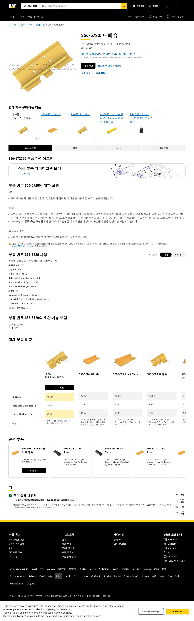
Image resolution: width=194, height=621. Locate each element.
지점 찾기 (66, 543)
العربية (34, 569)
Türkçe (178, 576)
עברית (156, 569)
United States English (19, 569)
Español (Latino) (131, 576)
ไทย (170, 576)
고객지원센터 (68, 548)
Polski (76, 576)
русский (117, 576)
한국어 (58, 576)
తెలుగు (162, 576)
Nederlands (104, 569)
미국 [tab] (166, 254)
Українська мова (16, 583)
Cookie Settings (35, 596)
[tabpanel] (42, 66)
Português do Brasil (91, 576)
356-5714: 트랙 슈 (89, 374)
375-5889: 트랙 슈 (157, 374)
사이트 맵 (13, 556)
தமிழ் (154, 576)
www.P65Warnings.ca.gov (23, 246)
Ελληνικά (147, 569)
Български (51, 569)
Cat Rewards (120, 543)
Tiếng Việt (30, 583)
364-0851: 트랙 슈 (51, 114)
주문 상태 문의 (69, 556)
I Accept (177, 612)
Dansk (92, 569)
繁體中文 (73, 569)
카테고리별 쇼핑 (16, 539)
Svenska (145, 576)
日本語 (42, 576)
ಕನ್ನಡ (50, 576)
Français (125, 569)
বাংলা (41, 569)
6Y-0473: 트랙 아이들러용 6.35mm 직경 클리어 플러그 (111, 118)
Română (107, 576)
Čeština (83, 569)
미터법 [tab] (178, 254)
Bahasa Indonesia (17, 576)
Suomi (116, 569)
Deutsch (136, 569)
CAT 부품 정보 (15, 552)
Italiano (32, 576)
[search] (124, 6)
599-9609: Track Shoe (125, 374)
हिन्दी (164, 569)
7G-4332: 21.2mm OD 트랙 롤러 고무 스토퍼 (141, 118)
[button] (110, 66)
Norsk (67, 576)
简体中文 (62, 569)
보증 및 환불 (68, 552)
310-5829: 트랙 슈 (80, 114)
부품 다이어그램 (16, 543)
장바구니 (118, 539)
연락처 (65, 539)
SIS (10, 548)
